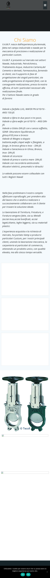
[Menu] (45, 5)
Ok (23, 574)
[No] (47, 572)
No (28, 574)
